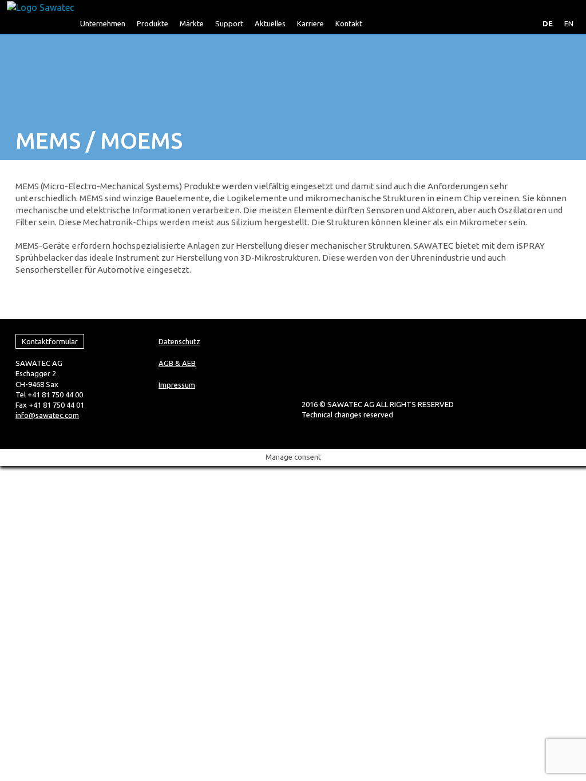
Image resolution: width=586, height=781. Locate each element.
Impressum (177, 385)
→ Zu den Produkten (58, 293)
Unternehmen (102, 23)
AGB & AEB (177, 363)
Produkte (152, 23)
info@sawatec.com (47, 415)
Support (229, 23)
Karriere (310, 23)
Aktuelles (270, 23)
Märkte (192, 23)
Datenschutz (179, 341)
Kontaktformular (50, 341)
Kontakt (348, 23)
